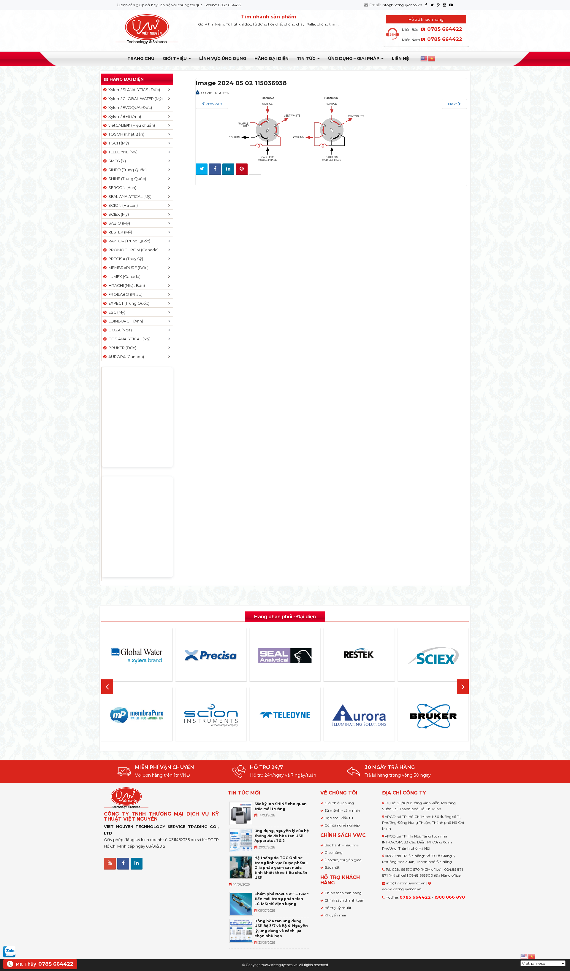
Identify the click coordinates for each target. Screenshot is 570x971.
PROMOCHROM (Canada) (133, 249)
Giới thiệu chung (339, 803)
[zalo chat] (9, 951)
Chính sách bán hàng (343, 893)
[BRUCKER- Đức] (433, 716)
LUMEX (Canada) (123, 276)
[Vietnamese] (432, 59)
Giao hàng (333, 852)
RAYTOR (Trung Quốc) (128, 241)
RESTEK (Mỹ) (119, 232)
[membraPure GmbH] (137, 715)
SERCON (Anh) (121, 187)
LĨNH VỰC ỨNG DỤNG (222, 58)
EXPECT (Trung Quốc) (128, 303)
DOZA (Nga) (119, 330)
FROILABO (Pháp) (124, 294)
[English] (424, 59)
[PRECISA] (211, 656)
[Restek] (359, 655)
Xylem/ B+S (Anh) (124, 116)
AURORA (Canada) (125, 356)
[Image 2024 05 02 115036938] (296, 128)
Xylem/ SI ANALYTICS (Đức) (133, 89)
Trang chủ (140, 58)
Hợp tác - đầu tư (338, 818)
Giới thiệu (175, 58)
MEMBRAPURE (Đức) (127, 267)
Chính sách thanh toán (344, 900)
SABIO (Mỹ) (118, 223)
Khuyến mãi (335, 915)
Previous (213, 103)
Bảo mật (332, 867)
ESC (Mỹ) (116, 312)
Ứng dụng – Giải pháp (354, 58)
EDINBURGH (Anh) (125, 321)
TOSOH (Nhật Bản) (125, 134)
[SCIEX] (433, 656)
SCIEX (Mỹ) (118, 214)
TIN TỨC (307, 58)
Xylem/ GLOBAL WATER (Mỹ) (135, 98)
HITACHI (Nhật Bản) (126, 285)
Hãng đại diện (271, 58)
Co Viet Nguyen (215, 93)
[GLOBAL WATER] (137, 655)
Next (453, 103)
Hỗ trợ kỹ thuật (338, 907)
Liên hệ (400, 58)
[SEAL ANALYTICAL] (285, 655)
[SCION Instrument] (211, 715)
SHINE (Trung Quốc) (126, 178)
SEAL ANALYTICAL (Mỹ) (129, 196)
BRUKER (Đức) (121, 347)
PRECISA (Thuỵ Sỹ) (125, 258)
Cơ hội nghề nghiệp (342, 825)
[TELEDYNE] (285, 715)
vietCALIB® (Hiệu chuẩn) (131, 125)
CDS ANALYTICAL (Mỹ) (129, 338)
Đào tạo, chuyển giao (342, 860)
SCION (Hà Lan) (122, 205)
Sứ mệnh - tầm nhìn (342, 810)
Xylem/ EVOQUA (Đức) (129, 107)
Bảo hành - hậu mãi (341, 845)
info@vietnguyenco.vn (402, 5)
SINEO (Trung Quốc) (127, 169)
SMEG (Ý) (116, 160)
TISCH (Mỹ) (118, 143)
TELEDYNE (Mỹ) (122, 152)
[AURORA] (359, 714)
